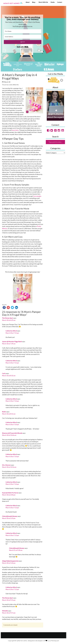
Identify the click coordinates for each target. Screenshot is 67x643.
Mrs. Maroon (6, 465)
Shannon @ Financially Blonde (12, 433)
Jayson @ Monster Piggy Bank (12, 341)
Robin (4, 412)
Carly (4, 373)
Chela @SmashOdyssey (9, 516)
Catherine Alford (11, 331)
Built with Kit (22, 46)
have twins (15, 130)
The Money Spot (7, 318)
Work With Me (43, 2)
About (27, 2)
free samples (37, 196)
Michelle (5, 611)
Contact (59, 2)
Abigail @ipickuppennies (10, 561)
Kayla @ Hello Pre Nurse (10, 493)
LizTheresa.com (54, 641)
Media (53, 2)
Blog (33, 2)
